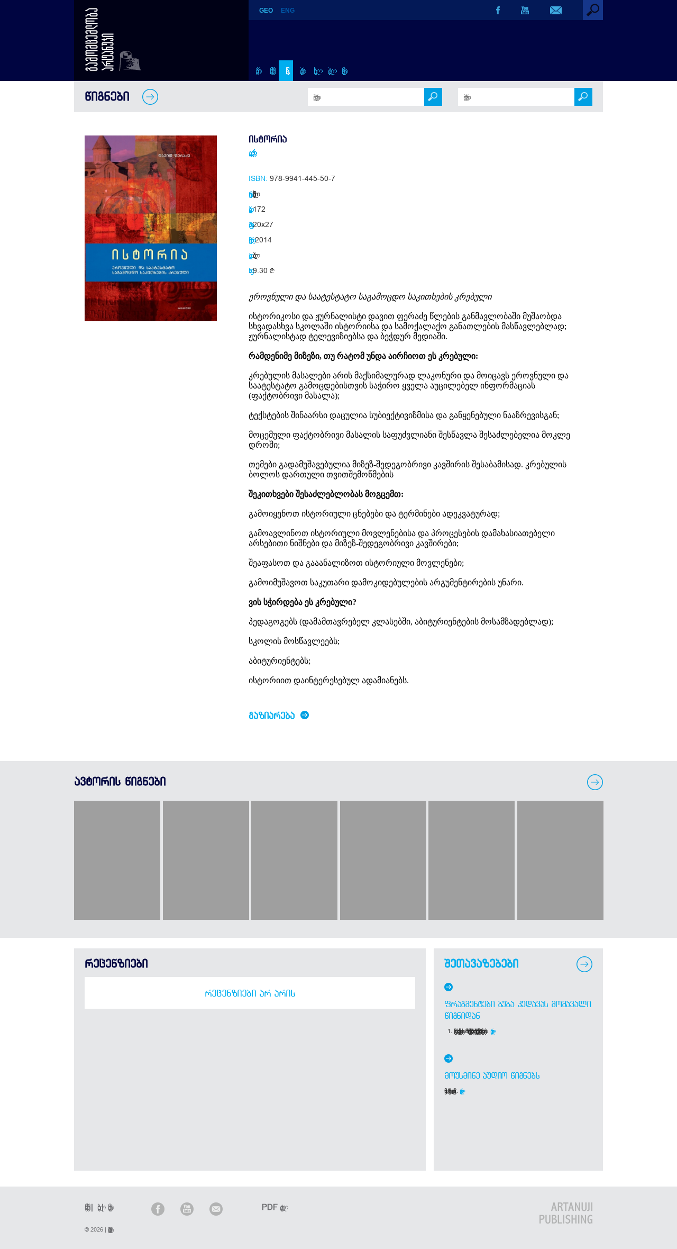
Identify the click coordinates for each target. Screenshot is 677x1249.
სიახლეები (314, 70)
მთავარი (256, 70)
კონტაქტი (342, 70)
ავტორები (300, 70)
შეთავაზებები (481, 963)
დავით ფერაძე (250, 152)
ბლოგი (328, 70)
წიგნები (286, 70)
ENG (288, 10)
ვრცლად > (492, 1031)
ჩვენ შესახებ (271, 70)
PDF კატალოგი (271, 1206)
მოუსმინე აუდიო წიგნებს (491, 1075)
